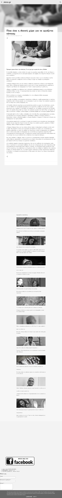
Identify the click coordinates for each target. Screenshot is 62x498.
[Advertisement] (31, 175)
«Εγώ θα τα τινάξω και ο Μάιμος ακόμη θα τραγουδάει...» (27, 347)
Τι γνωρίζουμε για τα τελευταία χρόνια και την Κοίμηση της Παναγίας (29, 307)
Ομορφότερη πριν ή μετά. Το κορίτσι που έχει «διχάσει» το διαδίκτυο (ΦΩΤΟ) (30, 228)
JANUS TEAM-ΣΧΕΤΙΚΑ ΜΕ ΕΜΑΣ (9, 469)
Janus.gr (7, 2)
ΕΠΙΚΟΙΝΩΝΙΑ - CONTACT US (8, 470)
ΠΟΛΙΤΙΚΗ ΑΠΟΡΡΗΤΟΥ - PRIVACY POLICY (11, 471)
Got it (34, 496)
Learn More (29, 496)
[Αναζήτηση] (60, 2)
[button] (7, 38)
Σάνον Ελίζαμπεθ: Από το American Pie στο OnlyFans (25, 247)
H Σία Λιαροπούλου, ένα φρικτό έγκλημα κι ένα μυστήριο (26, 288)
